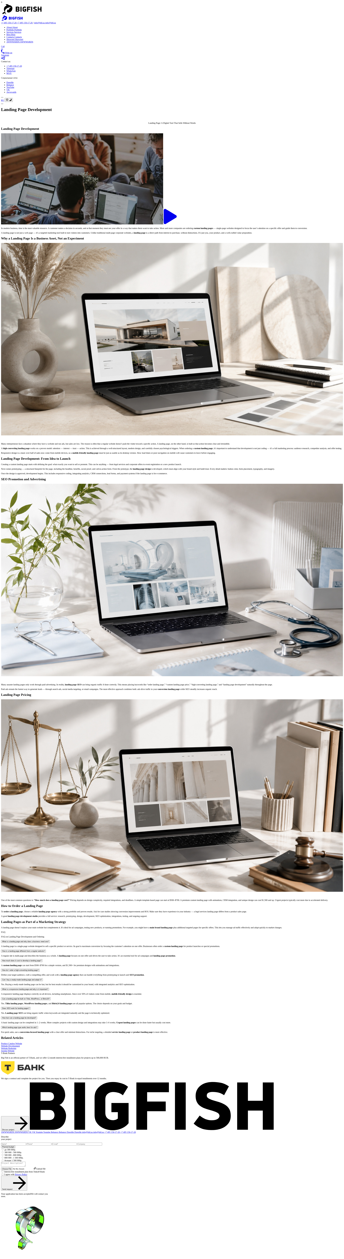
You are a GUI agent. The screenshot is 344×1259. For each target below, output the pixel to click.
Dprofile (10, 82)
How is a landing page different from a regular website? (23, 951)
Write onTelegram (6, 54)
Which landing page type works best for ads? (19, 1027)
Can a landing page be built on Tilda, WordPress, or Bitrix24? (26, 999)
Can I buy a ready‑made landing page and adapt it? (22, 980)
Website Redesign (8, 1048)
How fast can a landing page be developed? (19, 1018)
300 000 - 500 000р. (13, 1152)
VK (8, 90)
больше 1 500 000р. (13, 1160)
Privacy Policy (21, 1174)
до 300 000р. (10, 1150)
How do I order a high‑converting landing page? (20, 970)
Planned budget (8, 1147)
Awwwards (11, 92)
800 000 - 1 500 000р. (13, 1158)
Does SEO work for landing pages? (15, 1008)
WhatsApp (11, 71)
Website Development (10, 1046)
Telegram (10, 68)
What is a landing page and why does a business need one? (25, 942)
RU (2, 100)
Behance (10, 85)
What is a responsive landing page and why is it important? (25, 989)
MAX (9, 73)
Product (11, 1043)
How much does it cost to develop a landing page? (21, 961)
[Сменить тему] (9, 100)
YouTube (10, 87)
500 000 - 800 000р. (13, 1155)
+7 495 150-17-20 (14, 66)
